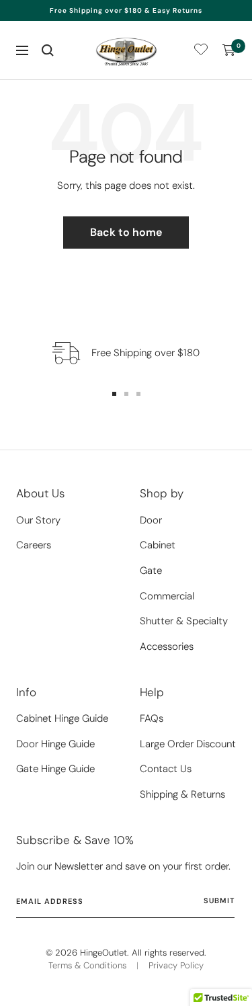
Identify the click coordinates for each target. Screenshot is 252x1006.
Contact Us (166, 769)
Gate (151, 570)
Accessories (167, 646)
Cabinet (157, 545)
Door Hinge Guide (55, 744)
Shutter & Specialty (184, 621)
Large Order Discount (188, 744)
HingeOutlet (103, 952)
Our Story (38, 520)
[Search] (48, 50)
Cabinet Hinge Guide (62, 718)
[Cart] (229, 50)
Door (151, 520)
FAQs (151, 718)
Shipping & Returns (182, 794)
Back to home (126, 232)
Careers (33, 545)
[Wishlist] (201, 52)
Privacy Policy (176, 965)
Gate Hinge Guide (55, 769)
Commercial (167, 596)
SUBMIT (219, 900)
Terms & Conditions (87, 965)
